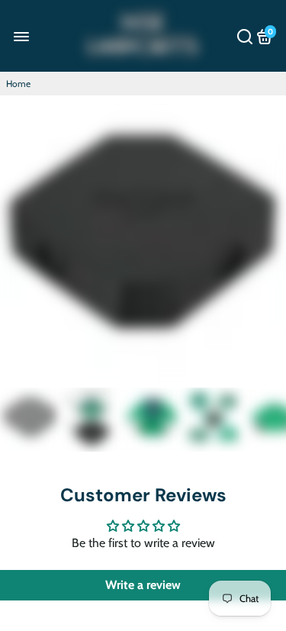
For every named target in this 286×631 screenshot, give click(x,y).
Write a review (143, 585)
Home (18, 83)
